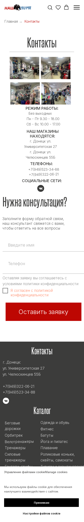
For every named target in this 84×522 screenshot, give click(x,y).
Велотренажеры (19, 441)
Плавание (49, 447)
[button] (50, 7)
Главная (11, 21)
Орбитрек (14, 435)
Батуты (46, 435)
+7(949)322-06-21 (44, 174)
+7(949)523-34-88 (19, 392)
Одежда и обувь (54, 422)
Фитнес (47, 429)
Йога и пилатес (54, 441)
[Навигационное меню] (77, 7)
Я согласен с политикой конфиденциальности (32, 292)
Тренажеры (15, 447)
